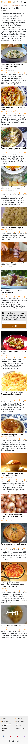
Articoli (4, 731)
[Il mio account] (17, 2)
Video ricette (5, 721)
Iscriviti (14, 326)
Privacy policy (20, 721)
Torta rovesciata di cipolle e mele (13, 544)
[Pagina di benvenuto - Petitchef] (2, 5)
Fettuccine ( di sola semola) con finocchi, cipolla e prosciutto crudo (13, 394)
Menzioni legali (20, 728)
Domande (4, 728)
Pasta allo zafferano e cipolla (12, 228)
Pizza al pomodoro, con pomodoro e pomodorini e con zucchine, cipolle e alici (12, 585)
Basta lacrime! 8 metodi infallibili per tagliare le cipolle (13, 264)
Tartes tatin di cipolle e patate (12, 435)
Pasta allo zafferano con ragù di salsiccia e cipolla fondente (13, 188)
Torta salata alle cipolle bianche (13, 625)
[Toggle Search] (21, 2)
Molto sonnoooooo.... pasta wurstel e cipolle (11, 291)
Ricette (4, 718)
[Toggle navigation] (25, 2)
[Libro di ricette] (13, 2)
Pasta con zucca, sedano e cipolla (14, 148)
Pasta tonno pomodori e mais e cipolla (13, 108)
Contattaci (19, 718)
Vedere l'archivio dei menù (6, 724)
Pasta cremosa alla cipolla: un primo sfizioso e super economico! (12, 66)
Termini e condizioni (18, 724)
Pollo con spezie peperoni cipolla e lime (13, 352)
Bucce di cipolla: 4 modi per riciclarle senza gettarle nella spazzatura (12, 516)
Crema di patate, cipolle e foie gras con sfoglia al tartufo (12, 474)
